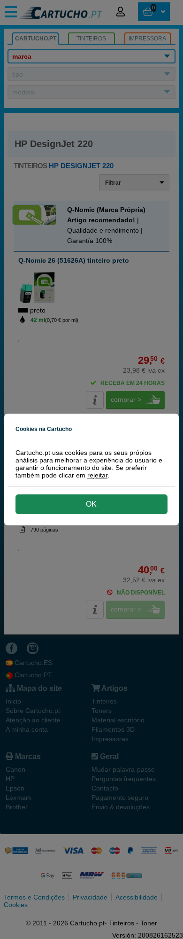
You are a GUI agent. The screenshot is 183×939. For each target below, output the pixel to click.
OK (91, 504)
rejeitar (97, 475)
